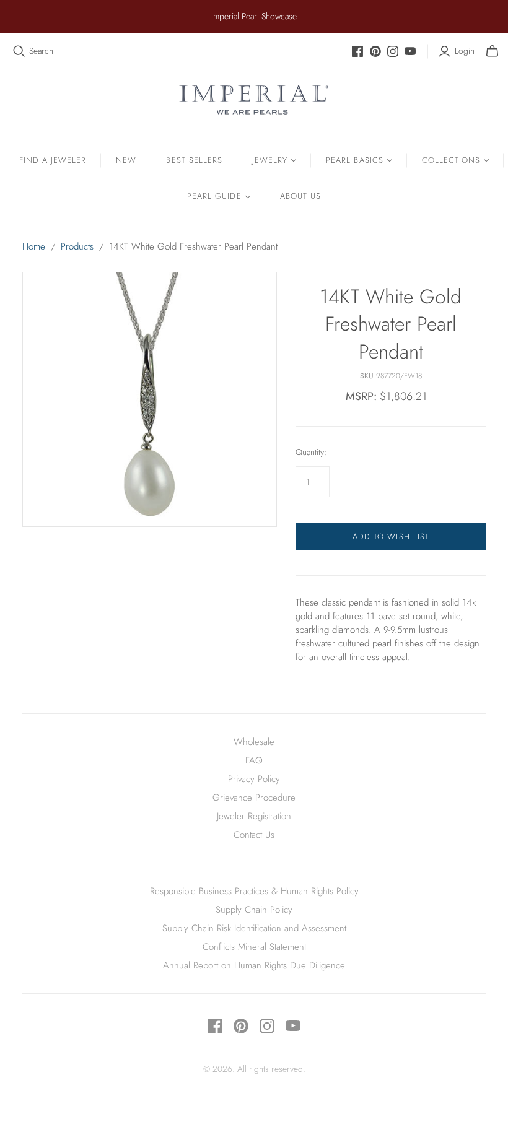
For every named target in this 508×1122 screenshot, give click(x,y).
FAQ (254, 760)
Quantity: (311, 452)
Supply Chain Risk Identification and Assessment (254, 928)
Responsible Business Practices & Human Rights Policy (254, 891)
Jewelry (269, 160)
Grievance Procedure (254, 797)
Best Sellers (194, 160)
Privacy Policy (254, 779)
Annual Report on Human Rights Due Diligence (254, 965)
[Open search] (19, 51)
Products (77, 246)
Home (33, 246)
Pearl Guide (214, 196)
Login (465, 51)
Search (41, 51)
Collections (451, 160)
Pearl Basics (354, 160)
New (126, 160)
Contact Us (254, 835)
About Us (300, 196)
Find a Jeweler (53, 160)
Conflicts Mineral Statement (254, 947)
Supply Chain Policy (254, 909)
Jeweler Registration (254, 816)
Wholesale (254, 742)
